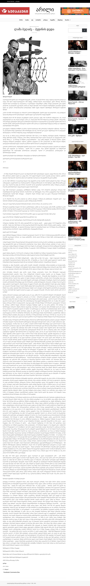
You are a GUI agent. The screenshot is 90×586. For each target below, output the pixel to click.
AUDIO (69, 249)
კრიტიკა (45, 20)
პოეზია (27, 20)
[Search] (84, 30)
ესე (32, 20)
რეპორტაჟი (70, 285)
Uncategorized (34, 26)
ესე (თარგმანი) (71, 261)
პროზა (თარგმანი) (72, 283)
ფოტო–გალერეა (72, 290)
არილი (45, 9)
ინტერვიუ (60, 20)
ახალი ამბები (71, 254)
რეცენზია (52, 20)
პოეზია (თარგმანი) (72, 276)
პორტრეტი (70, 280)
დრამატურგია (71, 257)
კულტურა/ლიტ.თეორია (73, 268)
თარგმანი (38, 20)
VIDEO (69, 252)
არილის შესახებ (10, 1)
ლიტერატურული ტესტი (73, 273)
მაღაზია (67, 20)
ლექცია (70, 269)
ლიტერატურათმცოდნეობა (74, 271)
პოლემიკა (70, 278)
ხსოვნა (69, 292)
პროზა (21, 20)
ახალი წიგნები (71, 256)
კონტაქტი (17, 1)
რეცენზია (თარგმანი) (72, 289)
